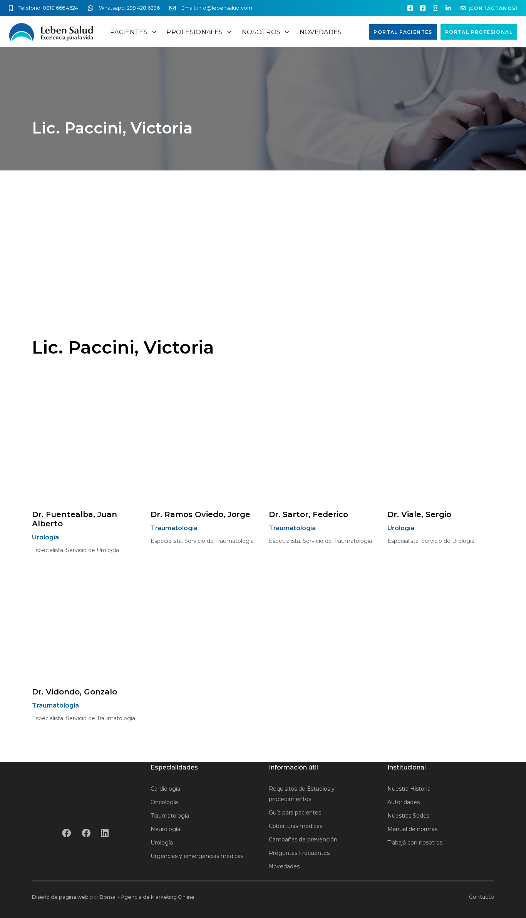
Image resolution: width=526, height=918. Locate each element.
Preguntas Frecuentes (299, 853)
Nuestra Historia (409, 788)
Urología (162, 842)
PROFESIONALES (194, 32)
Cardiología (165, 788)
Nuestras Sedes (408, 815)
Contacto (481, 896)
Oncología (164, 802)
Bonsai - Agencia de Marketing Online (147, 897)
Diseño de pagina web (60, 897)
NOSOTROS (261, 32)
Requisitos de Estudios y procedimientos (302, 794)
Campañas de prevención (303, 839)
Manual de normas (412, 829)
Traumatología (170, 815)
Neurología (165, 829)
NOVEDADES (321, 32)
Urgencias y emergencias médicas (197, 856)
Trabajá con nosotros (414, 842)
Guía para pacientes (295, 812)
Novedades (284, 866)
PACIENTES (128, 32)
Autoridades (403, 802)
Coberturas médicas (295, 826)
